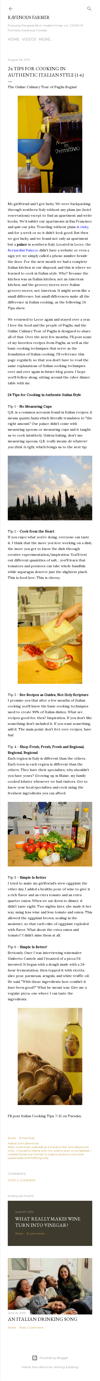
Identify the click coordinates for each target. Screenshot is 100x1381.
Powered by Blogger (54, 1358)
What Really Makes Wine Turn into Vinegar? (47, 1222)
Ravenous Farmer (29, 17)
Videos (29, 39)
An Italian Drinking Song (42, 1319)
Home (13, 39)
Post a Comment (22, 1180)
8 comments (36, 1233)
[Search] (89, 7)
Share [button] (12, 1138)
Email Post (27, 1138)
